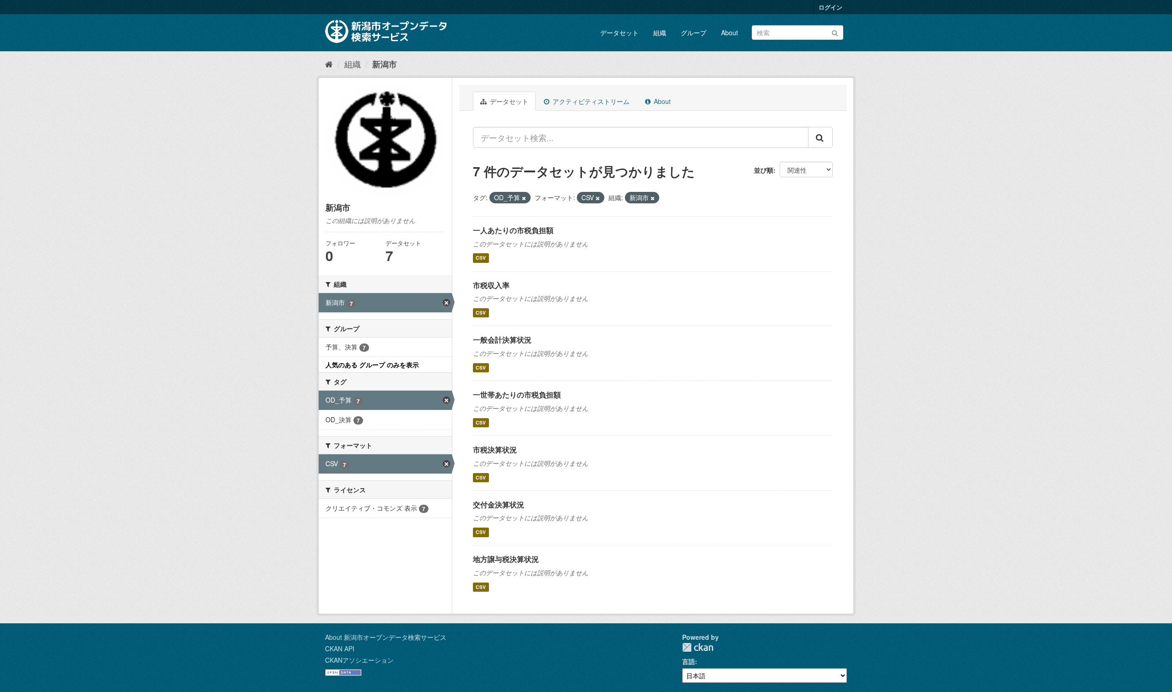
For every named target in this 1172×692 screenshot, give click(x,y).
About (729, 32)
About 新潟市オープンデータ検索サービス (385, 637)
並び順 (763, 169)
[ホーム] (329, 64)
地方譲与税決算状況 (506, 559)
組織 (659, 32)
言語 (688, 661)
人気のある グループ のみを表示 (372, 364)
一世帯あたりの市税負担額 (517, 394)
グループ (693, 32)
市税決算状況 (495, 449)
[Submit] (835, 32)
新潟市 (384, 64)
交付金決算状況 (498, 504)
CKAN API (339, 648)
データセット (619, 32)
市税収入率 (491, 285)
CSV (481, 258)
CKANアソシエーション (359, 660)
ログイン (830, 7)
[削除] (524, 198)
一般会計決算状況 (502, 339)
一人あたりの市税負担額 (513, 230)
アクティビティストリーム (590, 101)
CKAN (697, 647)
